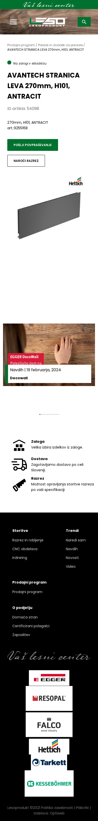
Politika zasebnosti (57, 807)
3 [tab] (43, 414)
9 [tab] (56, 414)
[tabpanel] (49, 364)
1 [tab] (39, 414)
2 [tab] (41, 414)
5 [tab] (47, 414)
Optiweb (57, 813)
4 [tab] (45, 414)
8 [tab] (54, 414)
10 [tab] (58, 414)
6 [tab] (50, 414)
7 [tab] (52, 414)
